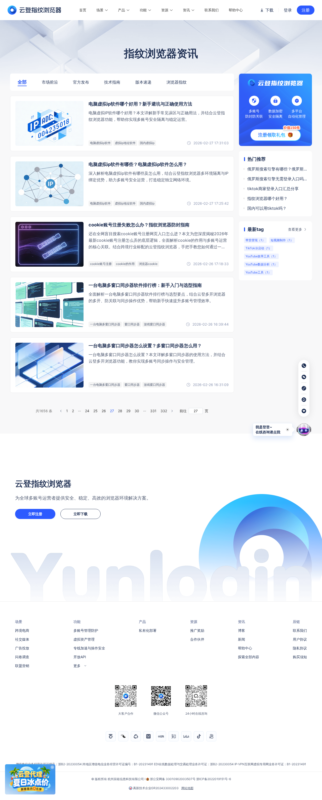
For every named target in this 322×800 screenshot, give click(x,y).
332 (163, 411)
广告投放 (22, 648)
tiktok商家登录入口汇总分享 (273, 188)
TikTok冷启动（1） (259, 248)
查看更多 (295, 229)
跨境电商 (22, 630)
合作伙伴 (197, 639)
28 (120, 411)
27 (112, 411)
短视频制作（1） (282, 240)
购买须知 (300, 657)
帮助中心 (236, 10)
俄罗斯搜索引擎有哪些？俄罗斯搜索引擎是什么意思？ (277, 168)
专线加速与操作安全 (89, 648)
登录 (288, 10)
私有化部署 (147, 630)
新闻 (241, 639)
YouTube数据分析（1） (261, 264)
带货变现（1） (255, 240)
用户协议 (300, 639)
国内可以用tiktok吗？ (267, 208)
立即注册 (35, 514)
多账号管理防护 (85, 630)
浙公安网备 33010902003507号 (172, 779)
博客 (241, 630)
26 (104, 411)
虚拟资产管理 (84, 639)
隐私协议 (300, 648)
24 (87, 411)
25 (95, 411)
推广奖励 (197, 630)
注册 (306, 10)
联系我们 (212, 10)
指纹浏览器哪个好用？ (267, 198)
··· (79, 411)
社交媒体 (22, 639)
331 (153, 411)
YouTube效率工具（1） (261, 256)
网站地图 (187, 788)
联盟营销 (22, 666)
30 (137, 411)
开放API (79, 657)
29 (128, 411)
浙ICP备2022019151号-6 (213, 779)
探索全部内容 (248, 657)
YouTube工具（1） (258, 272)
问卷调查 (22, 657)
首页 (82, 10)
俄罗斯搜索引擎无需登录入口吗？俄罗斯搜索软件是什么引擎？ (277, 178)
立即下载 (80, 514)
